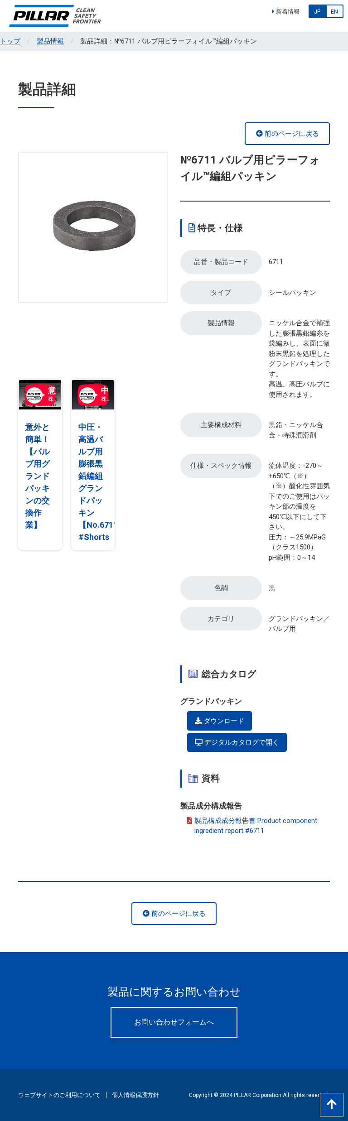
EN (334, 11)
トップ (10, 41)
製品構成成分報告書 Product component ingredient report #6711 (255, 826)
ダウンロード (223, 721)
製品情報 (50, 41)
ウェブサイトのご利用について (59, 1095)
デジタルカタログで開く (241, 742)
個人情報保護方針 (135, 1095)
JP (317, 11)
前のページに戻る (291, 134)
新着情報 (287, 11)
